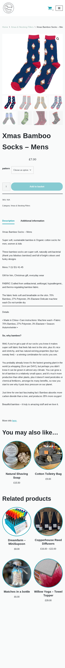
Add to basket (37, 186)
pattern (6, 168)
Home (5, 27)
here (14, 420)
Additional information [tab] (32, 220)
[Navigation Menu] (59, 8)
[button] (57, 38)
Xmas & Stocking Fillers (22, 27)
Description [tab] (8, 220)
